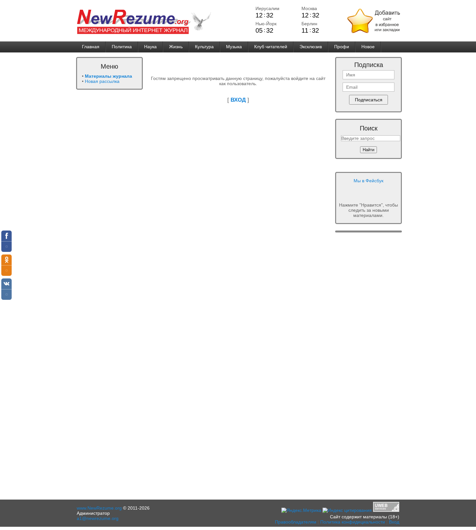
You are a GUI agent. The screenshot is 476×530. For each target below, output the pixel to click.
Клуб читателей (270, 46)
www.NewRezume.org (99, 508)
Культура (204, 46)
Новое (368, 46)
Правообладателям (295, 521)
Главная (90, 46)
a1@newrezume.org (98, 518)
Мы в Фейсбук (368, 180)
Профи (341, 46)
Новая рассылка (102, 81)
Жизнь (176, 46)
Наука (150, 46)
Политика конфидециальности (352, 521)
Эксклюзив (311, 46)
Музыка (234, 46)
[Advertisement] (102, 193)
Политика (122, 46)
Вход (394, 521)
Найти (368, 149)
